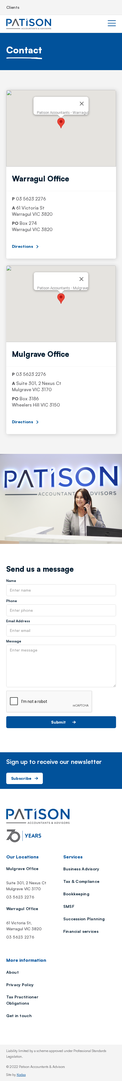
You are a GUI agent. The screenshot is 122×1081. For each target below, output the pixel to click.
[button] (61, 123)
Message (14, 641)
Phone (11, 601)
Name (11, 581)
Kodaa (21, 1074)
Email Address (18, 621)
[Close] (82, 103)
